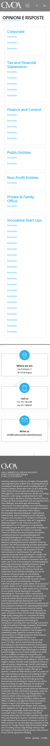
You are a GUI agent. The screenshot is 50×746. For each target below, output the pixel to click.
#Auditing (26, 564)
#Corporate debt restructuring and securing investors (23, 547)
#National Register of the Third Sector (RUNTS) (21, 523)
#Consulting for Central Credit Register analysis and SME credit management (25, 660)
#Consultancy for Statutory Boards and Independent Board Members (22, 570)
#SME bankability (16, 637)
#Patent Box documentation (23, 532)
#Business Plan (36, 491)
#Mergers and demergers (17, 503)
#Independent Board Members (14, 566)
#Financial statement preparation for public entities (20, 582)
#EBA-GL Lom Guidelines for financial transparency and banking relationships (24, 654)
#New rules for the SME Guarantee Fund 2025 (29, 715)
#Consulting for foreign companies (22, 625)
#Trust (4, 732)
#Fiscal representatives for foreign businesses (21, 633)
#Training (14, 486)
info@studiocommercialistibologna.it (24, 434)
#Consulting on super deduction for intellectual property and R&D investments (22, 684)
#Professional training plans (34, 613)
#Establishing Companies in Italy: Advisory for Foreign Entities (25, 723)
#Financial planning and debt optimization (30, 544)
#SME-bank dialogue (24, 705)
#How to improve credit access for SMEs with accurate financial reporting (22, 641)
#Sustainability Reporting (11, 513)
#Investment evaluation (28, 542)
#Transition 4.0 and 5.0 (37, 720)
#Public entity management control (26, 576)
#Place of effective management (15, 701)
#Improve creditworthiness (12, 659)
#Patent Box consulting (30, 483)
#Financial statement (21, 491)
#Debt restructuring (31, 501)
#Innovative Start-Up (26, 488)
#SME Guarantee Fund (27, 713)
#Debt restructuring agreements (23, 696)
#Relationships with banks (12, 640)
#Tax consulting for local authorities (16, 581)
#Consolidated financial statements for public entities (23, 579)
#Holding (27, 732)
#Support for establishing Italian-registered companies (23, 631)
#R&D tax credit (32, 505)
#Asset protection (24, 598)
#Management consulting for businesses (27, 537)
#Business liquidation (21, 557)
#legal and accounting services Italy (24, 726)
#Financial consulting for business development (21, 540)
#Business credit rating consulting (15, 496)
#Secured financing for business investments (20, 718)
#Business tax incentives (17, 720)
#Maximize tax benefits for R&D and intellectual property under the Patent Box (24, 691)
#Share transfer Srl (37, 557)
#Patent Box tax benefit (35, 676)
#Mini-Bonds (6, 491)
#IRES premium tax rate (11, 722)
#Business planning (9, 542)
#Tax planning (19, 505)
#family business (30, 730)
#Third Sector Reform (17, 508)
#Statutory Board (37, 564)
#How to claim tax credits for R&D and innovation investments (25, 672)
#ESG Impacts (34, 510)
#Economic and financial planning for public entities (23, 587)
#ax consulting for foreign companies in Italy (21, 628)
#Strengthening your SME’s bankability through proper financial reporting (24, 648)
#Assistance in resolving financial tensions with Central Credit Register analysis (24, 667)
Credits (44, 738)
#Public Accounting (40, 493)
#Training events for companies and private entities (23, 616)
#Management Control (11, 493)
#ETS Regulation (39, 520)
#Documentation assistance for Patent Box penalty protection (21, 687)
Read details (12, 36)
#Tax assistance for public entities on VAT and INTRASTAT (25, 584)
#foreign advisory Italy (35, 727)
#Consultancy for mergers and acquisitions (19, 549)
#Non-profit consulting (28, 486)
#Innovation (14, 483)
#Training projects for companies (15, 610)
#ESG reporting (39, 705)
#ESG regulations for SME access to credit (19, 708)
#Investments (27, 493)
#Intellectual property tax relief (14, 679)
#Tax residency (17, 698)
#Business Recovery (24, 498)
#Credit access (30, 637)
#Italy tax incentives (33, 725)
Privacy (35, 738)
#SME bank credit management (32, 657)
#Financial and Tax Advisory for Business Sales (23, 519)
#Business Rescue (40, 498)
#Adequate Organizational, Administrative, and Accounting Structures (22, 514)
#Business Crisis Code (20, 693)
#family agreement (15, 732)
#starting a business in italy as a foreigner (18, 481)
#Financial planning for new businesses (22, 619)
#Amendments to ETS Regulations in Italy (18, 525)
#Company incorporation (12, 730)
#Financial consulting (19, 535)
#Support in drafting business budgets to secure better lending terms (23, 650)
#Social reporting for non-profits (27, 591)
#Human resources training (30, 608)
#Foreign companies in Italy (26, 627)
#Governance (42, 730)
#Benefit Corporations (19, 510)
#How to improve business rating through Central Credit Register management (24, 664)
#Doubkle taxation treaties (35, 698)
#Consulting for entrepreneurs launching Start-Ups (19, 621)
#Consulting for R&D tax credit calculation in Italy (24, 675)
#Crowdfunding (41, 488)
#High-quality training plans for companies (19, 615)
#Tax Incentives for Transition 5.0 (23, 518)
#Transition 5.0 (27, 530)
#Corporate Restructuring (12, 501)
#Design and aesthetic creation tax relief (21, 670)
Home (28, 738)
